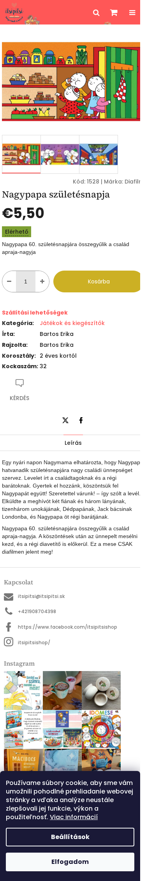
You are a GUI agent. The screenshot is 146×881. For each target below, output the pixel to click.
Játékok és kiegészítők (72, 323)
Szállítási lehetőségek (35, 312)
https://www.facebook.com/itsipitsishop (67, 627)
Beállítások (70, 836)
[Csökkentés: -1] (9, 281)
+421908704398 (37, 611)
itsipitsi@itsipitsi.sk (41, 596)
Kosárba (99, 281)
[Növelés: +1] (42, 281)
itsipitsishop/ (34, 642)
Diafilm (134, 181)
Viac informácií (74, 817)
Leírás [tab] (73, 443)
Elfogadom (70, 861)
